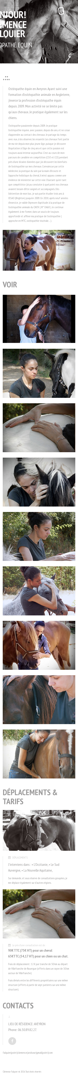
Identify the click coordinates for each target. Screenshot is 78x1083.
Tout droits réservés (33, 1071)
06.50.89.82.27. (27, 1029)
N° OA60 (45, 207)
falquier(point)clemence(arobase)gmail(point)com (28, 1052)
